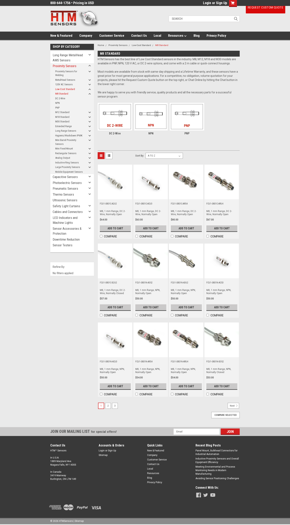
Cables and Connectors (68, 212)
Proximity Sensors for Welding (66, 73)
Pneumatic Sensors (65, 188)
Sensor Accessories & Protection (67, 231)
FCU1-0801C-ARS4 (179, 203)
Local (157, 36)
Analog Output (62, 157)
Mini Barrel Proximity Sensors (65, 142)
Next (232, 405)
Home (101, 45)
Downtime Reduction (66, 239)
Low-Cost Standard (65, 89)
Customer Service (111, 36)
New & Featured (61, 36)
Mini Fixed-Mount (64, 148)
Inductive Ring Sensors (67, 162)
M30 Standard (62, 121)
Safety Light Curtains (66, 206)
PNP (57, 107)
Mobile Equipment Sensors (69, 171)
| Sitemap (79, 521)
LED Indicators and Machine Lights (65, 220)
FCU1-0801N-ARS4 (143, 361)
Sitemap (103, 455)
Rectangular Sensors (65, 153)
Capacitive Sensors (65, 177)
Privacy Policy (216, 36)
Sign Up (221, 3)
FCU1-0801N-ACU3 (108, 361)
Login (207, 3)
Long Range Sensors (65, 130)
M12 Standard (62, 112)
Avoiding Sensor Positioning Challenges (217, 478)
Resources (176, 36)
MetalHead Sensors (65, 79)
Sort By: (139, 155)
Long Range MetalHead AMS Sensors (68, 57)
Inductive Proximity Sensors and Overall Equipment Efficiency (217, 460)
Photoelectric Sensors (67, 183)
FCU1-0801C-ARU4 (214, 203)
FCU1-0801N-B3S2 (215, 361)
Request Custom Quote (265, 7)
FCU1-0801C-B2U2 (108, 282)
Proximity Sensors (64, 66)
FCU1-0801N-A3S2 (143, 282)
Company (85, 36)
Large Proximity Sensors (67, 167)
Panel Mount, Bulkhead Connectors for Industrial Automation (217, 452)
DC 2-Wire (60, 98)
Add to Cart (115, 228)
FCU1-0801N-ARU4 (179, 361)
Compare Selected (225, 415)
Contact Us (139, 36)
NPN (57, 102)
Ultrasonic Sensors (65, 200)
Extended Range (63, 126)
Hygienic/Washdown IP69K (68, 135)
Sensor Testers (62, 245)
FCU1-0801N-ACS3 (215, 282)
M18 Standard (62, 116)
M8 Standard (61, 93)
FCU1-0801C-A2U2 (108, 203)
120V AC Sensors (64, 84)
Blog (197, 36)
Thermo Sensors (63, 194)
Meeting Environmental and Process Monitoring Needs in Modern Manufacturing (215, 470)
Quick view (115, 196)
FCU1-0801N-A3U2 (179, 282)
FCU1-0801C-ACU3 (143, 203)
